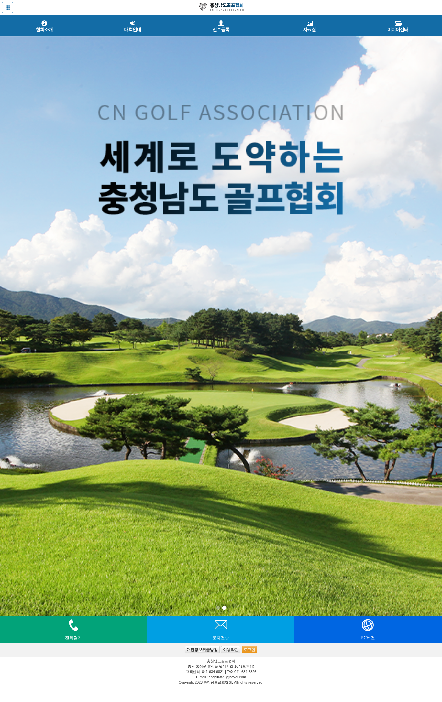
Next (435, 321)
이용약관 (230, 649)
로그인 (249, 649)
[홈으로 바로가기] (221, 7)
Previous (6, 321)
